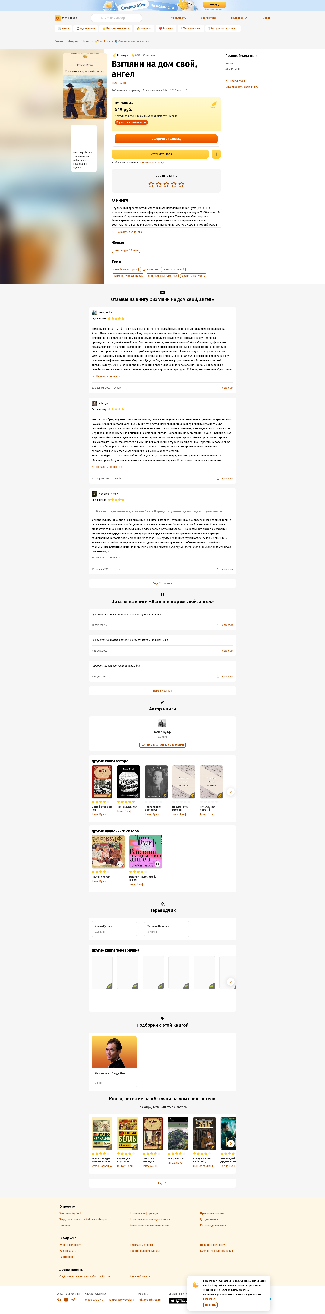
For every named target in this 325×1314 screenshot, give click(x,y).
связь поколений (173, 269)
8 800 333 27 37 (95, 1299)
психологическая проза (128, 275)
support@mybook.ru (121, 1299)
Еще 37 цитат (162, 691)
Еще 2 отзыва (162, 583)
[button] (231, 792)
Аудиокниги (87, 28)
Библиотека (208, 18)
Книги (65, 28)
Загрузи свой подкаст (224, 28)
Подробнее (209, 1299)
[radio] (151, 184)
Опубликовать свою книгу (241, 87)
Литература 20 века (126, 250)
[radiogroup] (166, 184)
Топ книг (168, 28)
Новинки (146, 28)
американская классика (162, 275)
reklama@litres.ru (149, 1299)
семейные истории (125, 269)
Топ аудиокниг (192, 28)
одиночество (150, 269)
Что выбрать (177, 18)
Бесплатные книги (117, 28)
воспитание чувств (193, 275)
